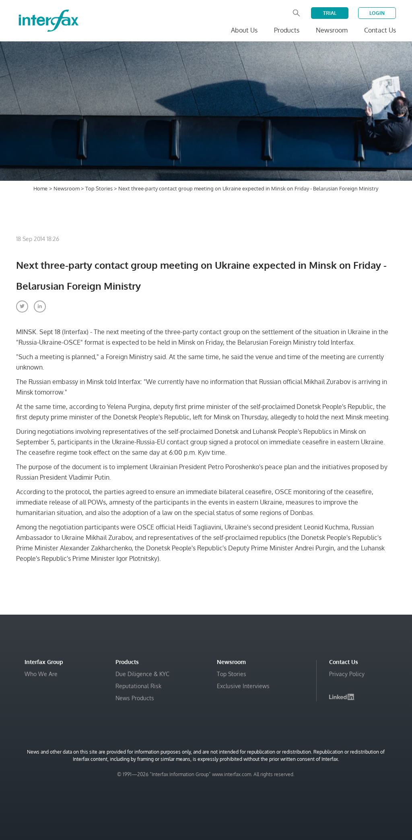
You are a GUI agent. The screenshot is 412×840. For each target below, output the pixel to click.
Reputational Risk (138, 686)
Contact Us (380, 30)
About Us (244, 30)
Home (40, 188)
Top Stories (99, 188)
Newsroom (67, 188)
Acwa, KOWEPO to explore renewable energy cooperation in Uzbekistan (296, 798)
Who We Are (41, 673)
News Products (134, 698)
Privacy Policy (347, 673)
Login (377, 13)
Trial (329, 13)
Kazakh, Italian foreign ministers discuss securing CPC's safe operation (300, 778)
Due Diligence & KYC (142, 673)
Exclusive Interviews (243, 686)
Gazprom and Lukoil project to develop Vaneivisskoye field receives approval (297, 818)
